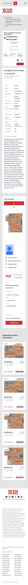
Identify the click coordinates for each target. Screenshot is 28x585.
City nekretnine (17, 554)
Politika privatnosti (8, 499)
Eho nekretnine (17, 562)
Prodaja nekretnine (6, 575)
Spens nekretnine (6, 564)
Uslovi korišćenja (20, 499)
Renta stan (4, 573)
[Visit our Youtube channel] (12, 497)
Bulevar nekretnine (18, 558)
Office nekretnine (6, 560)
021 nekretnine (5, 556)
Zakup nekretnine (18, 573)
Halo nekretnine (17, 560)
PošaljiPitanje (14, 323)
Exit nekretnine (17, 565)
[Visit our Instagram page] (9, 497)
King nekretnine (5, 569)
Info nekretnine (17, 556)
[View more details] (14, 203)
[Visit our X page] (15, 497)
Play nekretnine (5, 567)
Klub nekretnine (5, 562)
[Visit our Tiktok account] (22, 497)
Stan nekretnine (5, 565)
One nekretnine (17, 571)
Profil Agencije (18, 278)
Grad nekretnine (5, 554)
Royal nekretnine (6, 558)
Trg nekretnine (17, 569)
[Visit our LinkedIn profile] (19, 497)
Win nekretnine (17, 564)
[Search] (15, 3)
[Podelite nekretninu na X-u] (22, 60)
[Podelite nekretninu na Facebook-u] (18, 60)
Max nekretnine (17, 567)
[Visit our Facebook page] (6, 497)
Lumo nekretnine (18, 575)
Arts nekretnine (5, 571)
